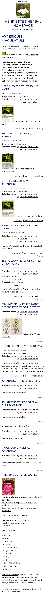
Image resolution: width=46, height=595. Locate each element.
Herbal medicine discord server (15, 520)
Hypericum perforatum (27, 99)
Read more (18, 129)
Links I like (7, 569)
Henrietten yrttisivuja (12, 563)
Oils (16, 285)
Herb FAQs (7, 535)
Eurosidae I (34, 46)
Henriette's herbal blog (12, 246)
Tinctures (19, 282)
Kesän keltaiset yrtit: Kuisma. (22, 346)
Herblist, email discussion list (14, 523)
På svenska (22, 191)
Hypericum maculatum (27, 102)
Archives (6, 544)
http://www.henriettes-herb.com (16, 589)
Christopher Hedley (11, 548)
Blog (5, 560)
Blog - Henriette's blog (33, 129)
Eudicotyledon (13, 46)
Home (4, 46)
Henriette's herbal (10, 575)
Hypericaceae (19, 48)
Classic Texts (8, 541)
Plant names (8, 554)
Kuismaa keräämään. (16, 426)
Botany (6, 557)
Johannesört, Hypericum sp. (21, 380)
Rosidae (25, 46)
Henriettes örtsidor (11, 566)
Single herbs (23, 96)
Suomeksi (21, 144)
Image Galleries (9, 551)
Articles (6, 538)
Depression (16, 279)
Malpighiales (7, 48)
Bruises (15, 277)
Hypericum (30, 48)
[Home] (23, 11)
